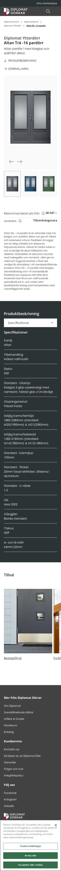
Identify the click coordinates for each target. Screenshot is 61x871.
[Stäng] (55, 825)
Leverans (12, 221)
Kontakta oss (11, 749)
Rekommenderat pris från (24, 213)
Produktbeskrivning (22, 60)
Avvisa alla (30, 855)
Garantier (10, 762)
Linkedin (9, 806)
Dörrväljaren (18, 68)
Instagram (10, 799)
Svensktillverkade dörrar (18, 712)
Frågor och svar (13, 769)
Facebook (10, 793)
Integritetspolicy (13, 775)
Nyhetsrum (10, 725)
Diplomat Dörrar (11, 22)
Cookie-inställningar (30, 846)
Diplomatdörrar (31, 22)
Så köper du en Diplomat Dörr (22, 755)
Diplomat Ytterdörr (12, 25)
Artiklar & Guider (14, 718)
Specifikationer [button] (18, 323)
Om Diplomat (12, 705)
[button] (55, 11)
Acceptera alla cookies (30, 864)
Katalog (9, 732)
